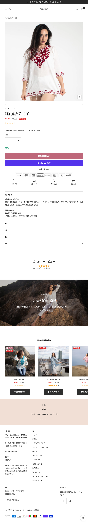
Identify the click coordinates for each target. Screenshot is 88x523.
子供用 (34, 451)
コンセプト (36, 460)
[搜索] (10, 9)
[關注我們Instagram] (69, 501)
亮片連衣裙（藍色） (53, 380)
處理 (6, 237)
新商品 (34, 439)
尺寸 (6, 223)
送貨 (6, 243)
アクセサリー (37, 456)
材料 (6, 230)
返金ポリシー (37, 480)
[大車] (82, 9)
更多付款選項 (44, 169)
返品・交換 (36, 472)
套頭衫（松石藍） (20, 380)
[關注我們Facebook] (63, 501)
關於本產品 (8, 195)
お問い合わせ (37, 464)
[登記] (39, 500)
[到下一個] (82, 104)
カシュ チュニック (11, 108)
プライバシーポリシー (40, 476)
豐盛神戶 (8, 460)
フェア (34, 435)
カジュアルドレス (38, 443)
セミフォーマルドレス (40, 447)
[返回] (6, 104)
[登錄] (77, 9)
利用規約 (35, 468)
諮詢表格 (9, 471)
